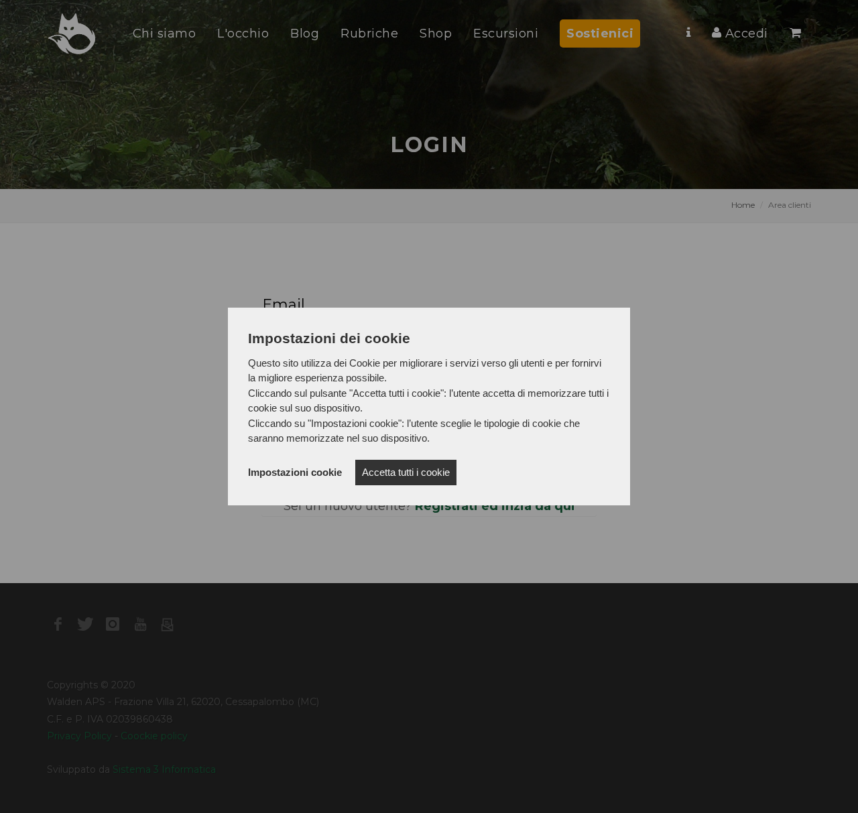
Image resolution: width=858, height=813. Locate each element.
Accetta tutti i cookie (406, 472)
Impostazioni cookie (295, 472)
